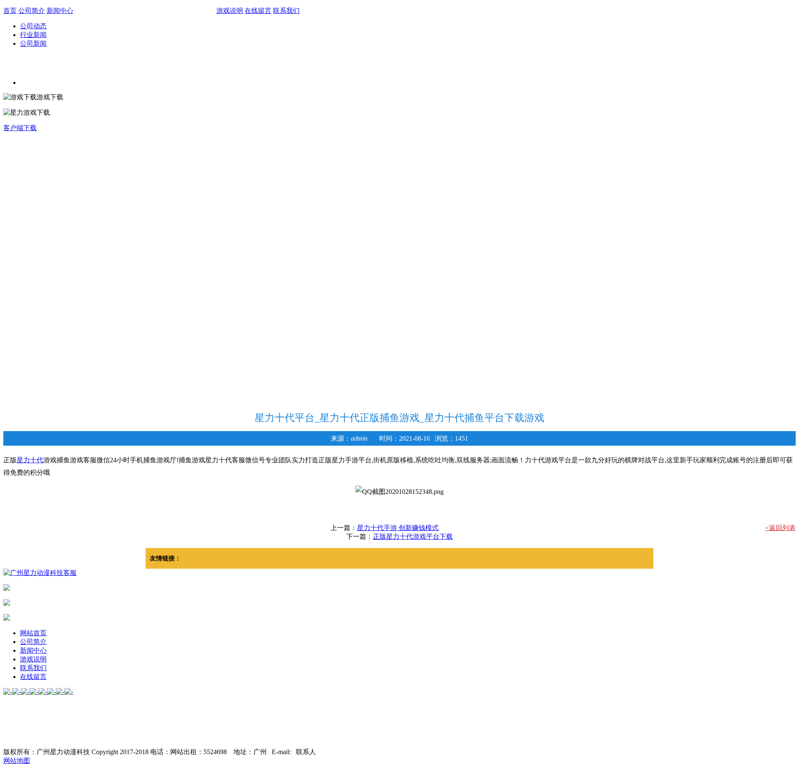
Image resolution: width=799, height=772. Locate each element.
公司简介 (31, 10)
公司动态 (33, 26)
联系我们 (286, 10)
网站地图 (16, 760)
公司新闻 (33, 43)
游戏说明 (229, 10)
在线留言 (258, 10)
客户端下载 (20, 127)
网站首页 (33, 632)
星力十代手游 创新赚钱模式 (398, 527)
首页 (10, 10)
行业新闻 (33, 34)
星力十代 (30, 460)
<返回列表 (780, 527)
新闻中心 (60, 10)
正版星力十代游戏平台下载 (413, 536)
